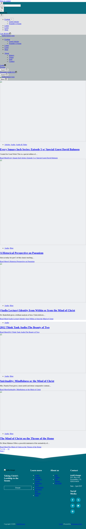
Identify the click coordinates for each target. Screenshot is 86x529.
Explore (7, 39)
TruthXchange (20, 524)
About (6, 53)
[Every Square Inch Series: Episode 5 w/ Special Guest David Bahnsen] (43, 141)
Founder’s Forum (15, 43)
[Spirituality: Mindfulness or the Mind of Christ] (43, 372)
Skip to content (5, 1)
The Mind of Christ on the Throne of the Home (27, 438)
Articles (7, 145)
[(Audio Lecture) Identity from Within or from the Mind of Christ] (43, 302)
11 (8, 449)
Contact (11, 61)
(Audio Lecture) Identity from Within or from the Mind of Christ (37, 310)
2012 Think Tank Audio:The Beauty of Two (24, 327)
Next (2, 451)
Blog (11, 248)
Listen (6, 45)
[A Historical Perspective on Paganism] (43, 244)
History (11, 55)
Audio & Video (21, 145)
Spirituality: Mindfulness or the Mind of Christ (27, 381)
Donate (2, 67)
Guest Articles (14, 41)
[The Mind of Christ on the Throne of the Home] (43, 430)
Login (61, 524)
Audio (13, 145)
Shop (6, 49)
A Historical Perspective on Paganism (21, 252)
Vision (11, 57)
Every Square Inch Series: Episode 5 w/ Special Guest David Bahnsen (40, 149)
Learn (6, 47)
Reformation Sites (76, 524)
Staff (10, 59)
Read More (29, 158)
